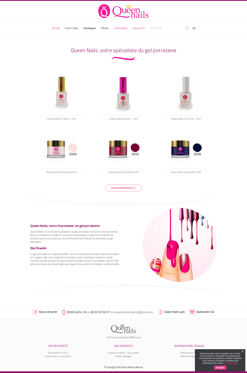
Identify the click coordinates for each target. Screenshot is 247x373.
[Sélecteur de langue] (193, 28)
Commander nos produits (58, 356)
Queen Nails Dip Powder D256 (185, 172)
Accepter (220, 367)
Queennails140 (205, 312)
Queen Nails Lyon (174, 312)
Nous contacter (48, 312)
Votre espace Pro (189, 352)
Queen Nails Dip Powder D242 (61, 172)
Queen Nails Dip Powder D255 (123, 172)
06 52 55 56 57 (100, 312)
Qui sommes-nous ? (58, 352)
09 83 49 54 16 (76, 312)
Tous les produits (124, 188)
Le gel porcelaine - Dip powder (123, 352)
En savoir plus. (231, 363)
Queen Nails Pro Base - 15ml (61, 118)
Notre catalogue (123, 356)
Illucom (139, 367)
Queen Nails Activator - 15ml (123, 118)
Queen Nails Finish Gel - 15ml (186, 118)
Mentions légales (189, 356)
